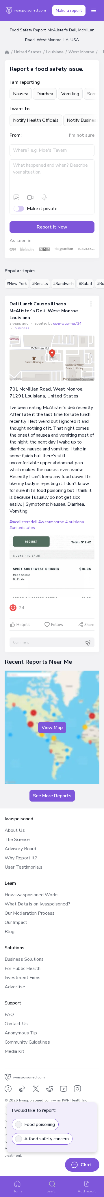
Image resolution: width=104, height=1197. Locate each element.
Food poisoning (39, 1124)
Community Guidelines (27, 1042)
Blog (9, 931)
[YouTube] (63, 1088)
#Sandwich (63, 283)
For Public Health (22, 968)
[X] (35, 1088)
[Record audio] (44, 197)
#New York (17, 283)
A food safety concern (46, 1139)
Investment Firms (22, 978)
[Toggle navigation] (93, 10)
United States (27, 52)
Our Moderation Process (30, 913)
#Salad (85, 283)
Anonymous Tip (21, 1033)
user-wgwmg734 (67, 323)
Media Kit (14, 1051)
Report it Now (52, 227)
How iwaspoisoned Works (32, 895)
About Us (15, 830)
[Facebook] (8, 1088)
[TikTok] (21, 1088)
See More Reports (52, 796)
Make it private (42, 208)
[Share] (91, 303)
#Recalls (40, 283)
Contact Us (16, 1024)
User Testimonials (23, 867)
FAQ (9, 1014)
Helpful (23, 624)
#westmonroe (51, 522)
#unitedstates (22, 527)
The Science (17, 839)
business (21, 328)
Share (89, 624)
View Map (52, 727)
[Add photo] (16, 197)
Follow (57, 624)
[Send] (87, 643)
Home (17, 1191)
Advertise (15, 987)
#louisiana (74, 522)
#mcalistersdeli (23, 522)
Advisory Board (20, 849)
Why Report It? (21, 858)
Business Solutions (24, 959)
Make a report (69, 10)
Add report (87, 1191)
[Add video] (30, 197)
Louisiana (55, 52)
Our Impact (16, 922)
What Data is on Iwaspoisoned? (37, 904)
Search (52, 1191)
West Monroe (81, 52)
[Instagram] (77, 1088)
